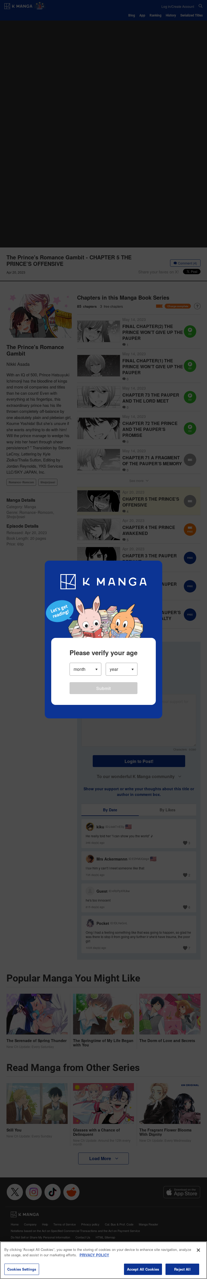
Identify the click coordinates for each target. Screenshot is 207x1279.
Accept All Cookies (143, 1269)
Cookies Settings (21, 1269)
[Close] (198, 1250)
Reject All (182, 1269)
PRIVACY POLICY (94, 1254)
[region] (103, 1260)
